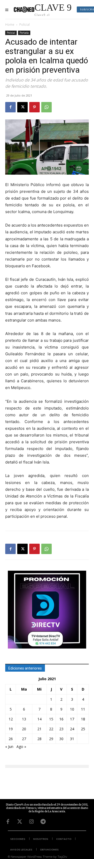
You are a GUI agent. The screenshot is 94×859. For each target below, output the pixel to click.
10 (72, 709)
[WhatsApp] (46, 107)
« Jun (9, 746)
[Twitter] (19, 821)
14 (39, 719)
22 (51, 728)
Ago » (21, 746)
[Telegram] (43, 821)
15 (51, 719)
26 (11, 738)
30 (61, 738)
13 (24, 719)
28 (39, 738)
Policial (24, 24)
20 (24, 728)
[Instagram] (31, 821)
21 (39, 728)
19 (11, 728)
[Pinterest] (34, 107)
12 (11, 719)
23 (61, 728)
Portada (24, 33)
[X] (22, 107)
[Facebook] (10, 107)
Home (9, 24)
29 (51, 738)
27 (24, 738)
